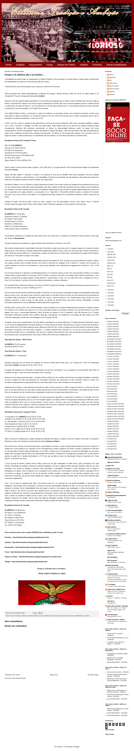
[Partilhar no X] (38, 613)
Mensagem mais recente (12, 675)
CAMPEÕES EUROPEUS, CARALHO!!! (117, 459)
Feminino (97, 64)
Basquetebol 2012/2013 (114, 339)
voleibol (87, 615)
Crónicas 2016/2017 (113, 366)
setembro (110, 263)
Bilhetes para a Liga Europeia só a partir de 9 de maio (117, 691)
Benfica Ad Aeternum (113, 480)
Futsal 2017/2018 (112, 399)
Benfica (36, 615)
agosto (109, 266)
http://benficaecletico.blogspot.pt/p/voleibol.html (29, 561)
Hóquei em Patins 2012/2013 (115, 404)
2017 (109, 293)
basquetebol (30, 615)
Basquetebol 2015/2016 (114, 346)
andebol (23, 615)
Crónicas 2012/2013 (113, 356)
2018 (109, 290)
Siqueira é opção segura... (115, 482)
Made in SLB (111, 550)
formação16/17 (112, 446)
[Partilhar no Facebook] (40, 613)
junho (109, 271)
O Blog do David (112, 574)
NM (110, 80)
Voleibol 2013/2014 (113, 424)
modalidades (78, 615)
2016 (109, 296)
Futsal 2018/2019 (112, 401)
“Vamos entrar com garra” (115, 633)
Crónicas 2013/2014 (113, 359)
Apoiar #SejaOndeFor (113, 662)
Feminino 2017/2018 (113, 384)
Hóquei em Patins (66, 64)
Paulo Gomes (113, 83)
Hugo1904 (112, 77)
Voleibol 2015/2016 (113, 429)
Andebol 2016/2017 (113, 331)
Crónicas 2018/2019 (44, 615)
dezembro (110, 254)
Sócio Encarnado (112, 615)
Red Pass (110, 596)
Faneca (111, 74)
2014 (109, 302)
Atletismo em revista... (113, 469)
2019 (109, 252)
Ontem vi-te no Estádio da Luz (116, 589)
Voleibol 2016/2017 (113, 431)
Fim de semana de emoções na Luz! (117, 638)
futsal (57, 615)
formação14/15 (112, 441)
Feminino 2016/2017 (113, 381)
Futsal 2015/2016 (112, 394)
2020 (109, 249)
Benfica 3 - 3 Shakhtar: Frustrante (117, 598)
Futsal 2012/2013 (112, 386)
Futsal (49, 64)
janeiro (109, 286)
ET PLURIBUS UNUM (112, 507)
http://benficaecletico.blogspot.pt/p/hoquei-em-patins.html (40, 557)
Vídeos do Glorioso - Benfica (116, 619)
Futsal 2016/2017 (112, 396)
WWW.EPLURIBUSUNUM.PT (115, 517)
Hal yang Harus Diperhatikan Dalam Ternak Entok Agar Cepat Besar (116, 569)
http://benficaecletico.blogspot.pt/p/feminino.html (31, 537)
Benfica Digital (111, 485)
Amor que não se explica (114, 512)
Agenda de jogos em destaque (116, 562)
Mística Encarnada (112, 565)
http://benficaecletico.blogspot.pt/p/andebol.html (30, 542)
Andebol (20, 64)
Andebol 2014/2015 (113, 326)
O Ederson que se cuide (114, 502)
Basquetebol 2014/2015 (114, 344)
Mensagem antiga (93, 675)
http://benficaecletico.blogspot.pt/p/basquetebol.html (34, 547)
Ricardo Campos (114, 86)
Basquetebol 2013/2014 (114, 341)
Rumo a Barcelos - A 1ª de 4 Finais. (117, 477)
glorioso (61, 615)
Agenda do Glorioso (113, 462)
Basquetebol (35, 64)
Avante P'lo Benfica (113, 475)
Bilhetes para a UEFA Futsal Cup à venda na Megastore (117, 679)
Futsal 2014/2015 (112, 391)
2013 (109, 305)
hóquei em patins (69, 615)
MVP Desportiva (112, 560)
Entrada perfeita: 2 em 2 (114, 616)
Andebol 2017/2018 (113, 334)
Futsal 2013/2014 (112, 389)
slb (83, 615)
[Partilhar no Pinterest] (42, 613)
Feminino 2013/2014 (113, 374)
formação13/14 (112, 439)
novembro (110, 257)
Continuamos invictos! (113, 547)
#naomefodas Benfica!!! (114, 457)
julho (108, 269)
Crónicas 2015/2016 (113, 364)
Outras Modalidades (116, 64)
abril (108, 277)
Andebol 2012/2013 (113, 321)
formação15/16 (112, 444)
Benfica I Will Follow (113, 492)
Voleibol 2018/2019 (113, 436)
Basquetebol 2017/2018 (114, 351)
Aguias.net (110, 465)
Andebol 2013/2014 (113, 324)
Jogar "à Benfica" (112, 545)
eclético (52, 615)
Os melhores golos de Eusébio (116, 586)
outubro (109, 260)
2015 (109, 299)
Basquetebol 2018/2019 (114, 354)
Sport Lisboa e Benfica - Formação (117, 606)
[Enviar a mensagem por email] (34, 613)
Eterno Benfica (111, 527)
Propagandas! (111, 603)
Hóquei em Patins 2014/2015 (115, 409)
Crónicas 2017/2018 (113, 369)
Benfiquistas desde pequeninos (116, 495)
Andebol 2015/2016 (113, 329)
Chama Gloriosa (112, 505)
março (109, 280)
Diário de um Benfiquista (114, 510)
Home (8, 64)
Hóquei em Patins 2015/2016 (115, 411)
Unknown (112, 91)
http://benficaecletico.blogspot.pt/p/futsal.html (27, 552)
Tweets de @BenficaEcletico (113, 232)
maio (108, 274)
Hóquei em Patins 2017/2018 (115, 416)
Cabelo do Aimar (112, 500)
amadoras (18, 615)
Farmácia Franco (112, 539)
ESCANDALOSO (111, 497)
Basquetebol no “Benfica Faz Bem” (117, 654)
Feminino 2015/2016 (113, 379)
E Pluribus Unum (112, 515)
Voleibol (84, 64)
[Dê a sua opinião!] (36, 613)
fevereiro (110, 283)
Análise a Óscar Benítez (114, 535)
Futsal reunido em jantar (114, 672)
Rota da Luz (110, 601)
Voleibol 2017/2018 (113, 434)
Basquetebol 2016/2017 (114, 349)
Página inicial (54, 675)
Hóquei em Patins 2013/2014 (115, 406)
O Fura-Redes (111, 584)
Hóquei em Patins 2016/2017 (115, 414)
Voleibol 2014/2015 (113, 426)
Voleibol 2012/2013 (113, 421)
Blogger (77, 747)
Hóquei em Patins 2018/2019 (115, 419)
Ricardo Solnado (114, 89)
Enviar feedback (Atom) (19, 678)
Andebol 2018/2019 (113, 336)
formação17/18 (112, 449)
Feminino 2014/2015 (113, 376)
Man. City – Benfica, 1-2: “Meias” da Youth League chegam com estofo (116, 609)
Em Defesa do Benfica (114, 520)
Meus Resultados (112, 557)
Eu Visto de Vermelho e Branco (116, 534)
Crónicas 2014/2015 (113, 361)
